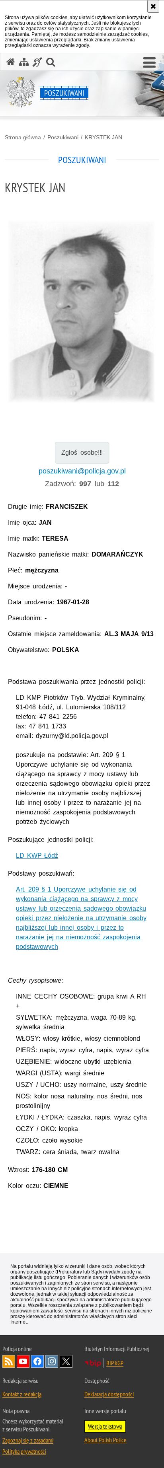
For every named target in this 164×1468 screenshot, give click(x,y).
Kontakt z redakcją (21, 1394)
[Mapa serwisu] (24, 62)
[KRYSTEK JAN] (82, 312)
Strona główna (23, 137)
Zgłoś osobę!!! (81, 452)
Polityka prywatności (24, 1451)
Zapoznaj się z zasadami (27, 1440)
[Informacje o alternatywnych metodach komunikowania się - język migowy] (37, 62)
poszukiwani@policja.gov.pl (82, 471)
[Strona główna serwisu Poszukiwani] (10, 62)
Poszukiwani (62, 137)
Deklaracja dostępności (109, 1394)
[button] (149, 63)
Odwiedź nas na (23, 1361)
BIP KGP (114, 1363)
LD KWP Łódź (37, 855)
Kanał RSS (8, 1361)
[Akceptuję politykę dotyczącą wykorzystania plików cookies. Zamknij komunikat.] (153, 6)
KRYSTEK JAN (103, 137)
